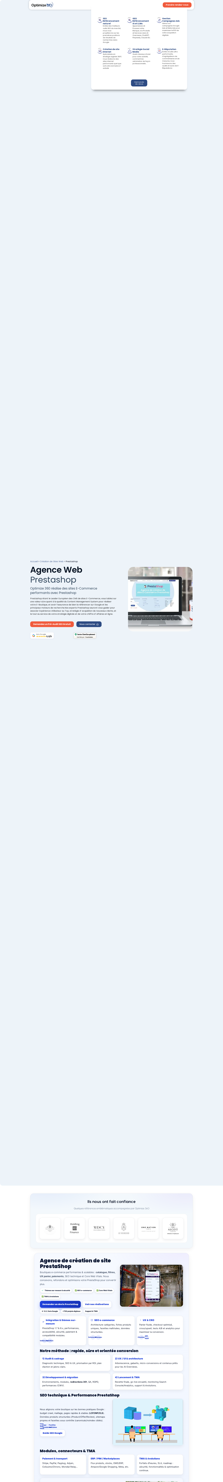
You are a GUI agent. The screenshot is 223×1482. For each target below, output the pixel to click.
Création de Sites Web (51, 561)
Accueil (34, 561)
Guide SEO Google (52, 1433)
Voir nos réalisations (97, 1304)
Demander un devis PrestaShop (60, 1304)
